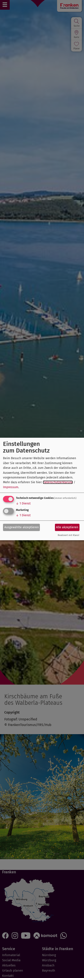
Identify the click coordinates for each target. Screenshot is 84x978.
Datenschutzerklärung (58, 482)
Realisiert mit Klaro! (68, 535)
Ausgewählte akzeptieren (21, 527)
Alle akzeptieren (67, 527)
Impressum (10, 487)
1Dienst (23, 503)
